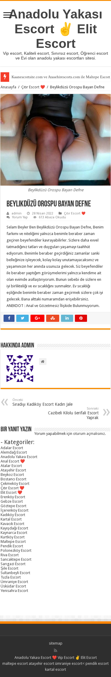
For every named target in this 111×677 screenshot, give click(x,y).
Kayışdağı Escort (14, 528)
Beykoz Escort (12, 474)
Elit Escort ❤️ (11, 492)
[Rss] (55, 650)
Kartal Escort (11, 519)
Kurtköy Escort (13, 537)
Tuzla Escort (11, 577)
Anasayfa (8, 87)
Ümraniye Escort (14, 581)
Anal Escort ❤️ (13, 461)
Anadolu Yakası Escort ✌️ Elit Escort (55, 29)
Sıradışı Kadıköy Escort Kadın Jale (42, 402)
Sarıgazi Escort (13, 564)
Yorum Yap (20, 217)
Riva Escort (10, 555)
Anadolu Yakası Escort (19, 457)
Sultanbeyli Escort (15, 573)
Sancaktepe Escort (16, 559)
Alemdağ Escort (14, 452)
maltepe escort (15, 663)
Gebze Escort (12, 501)
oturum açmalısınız (89, 433)
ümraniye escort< (70, 663)
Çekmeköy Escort (15, 483)
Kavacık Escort (12, 523)
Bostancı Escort (13, 479)
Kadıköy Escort (13, 515)
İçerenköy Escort (14, 510)
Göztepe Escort (13, 506)
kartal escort (55, 669)
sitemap (55, 643)
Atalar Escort (11, 465)
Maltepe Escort (13, 541)
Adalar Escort (12, 448)
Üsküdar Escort (13, 586)
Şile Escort (9, 568)
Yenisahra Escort (14, 590)
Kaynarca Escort (14, 532)
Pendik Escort (12, 546)
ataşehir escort (41, 663)
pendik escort (97, 663)
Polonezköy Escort (16, 550)
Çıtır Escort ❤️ (33, 87)
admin (17, 213)
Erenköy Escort (13, 497)
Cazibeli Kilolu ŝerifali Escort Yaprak (73, 413)
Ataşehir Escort (13, 470)
